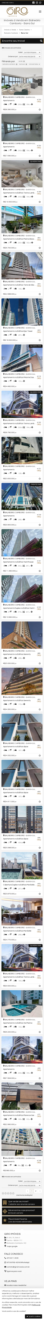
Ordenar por (13, 56)
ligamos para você (14, 1271)
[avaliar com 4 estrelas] (11, 1193)
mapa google (12, 1246)
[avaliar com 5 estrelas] (13, 1193)
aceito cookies (34, 1316)
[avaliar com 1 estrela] (3, 1193)
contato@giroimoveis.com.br (18, 1267)
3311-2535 (12, 1258)
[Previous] (4, 81)
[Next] (39, 81)
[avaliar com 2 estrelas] (5, 1193)
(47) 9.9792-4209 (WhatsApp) (18, 1262)
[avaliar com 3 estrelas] (8, 1193)
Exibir (20, 52)
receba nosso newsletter (17, 1285)
